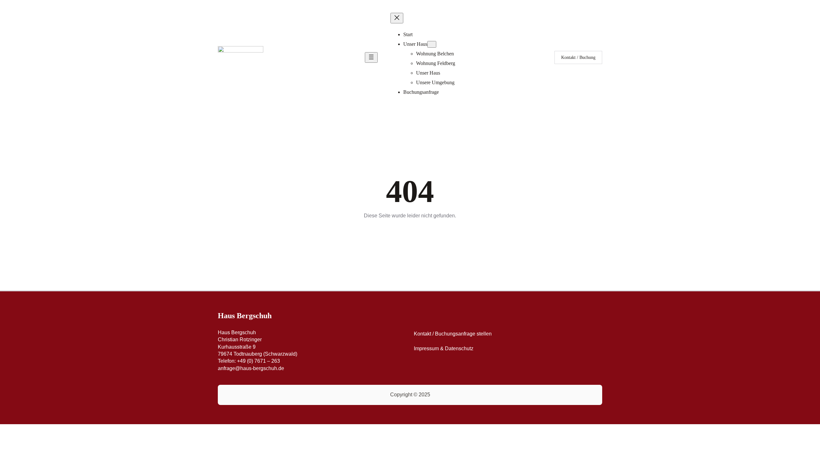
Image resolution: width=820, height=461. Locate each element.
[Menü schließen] (396, 18)
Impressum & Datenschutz (443, 348)
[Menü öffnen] (371, 57)
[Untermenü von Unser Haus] (431, 44)
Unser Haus (415, 44)
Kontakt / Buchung (578, 57)
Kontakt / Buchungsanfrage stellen (453, 333)
